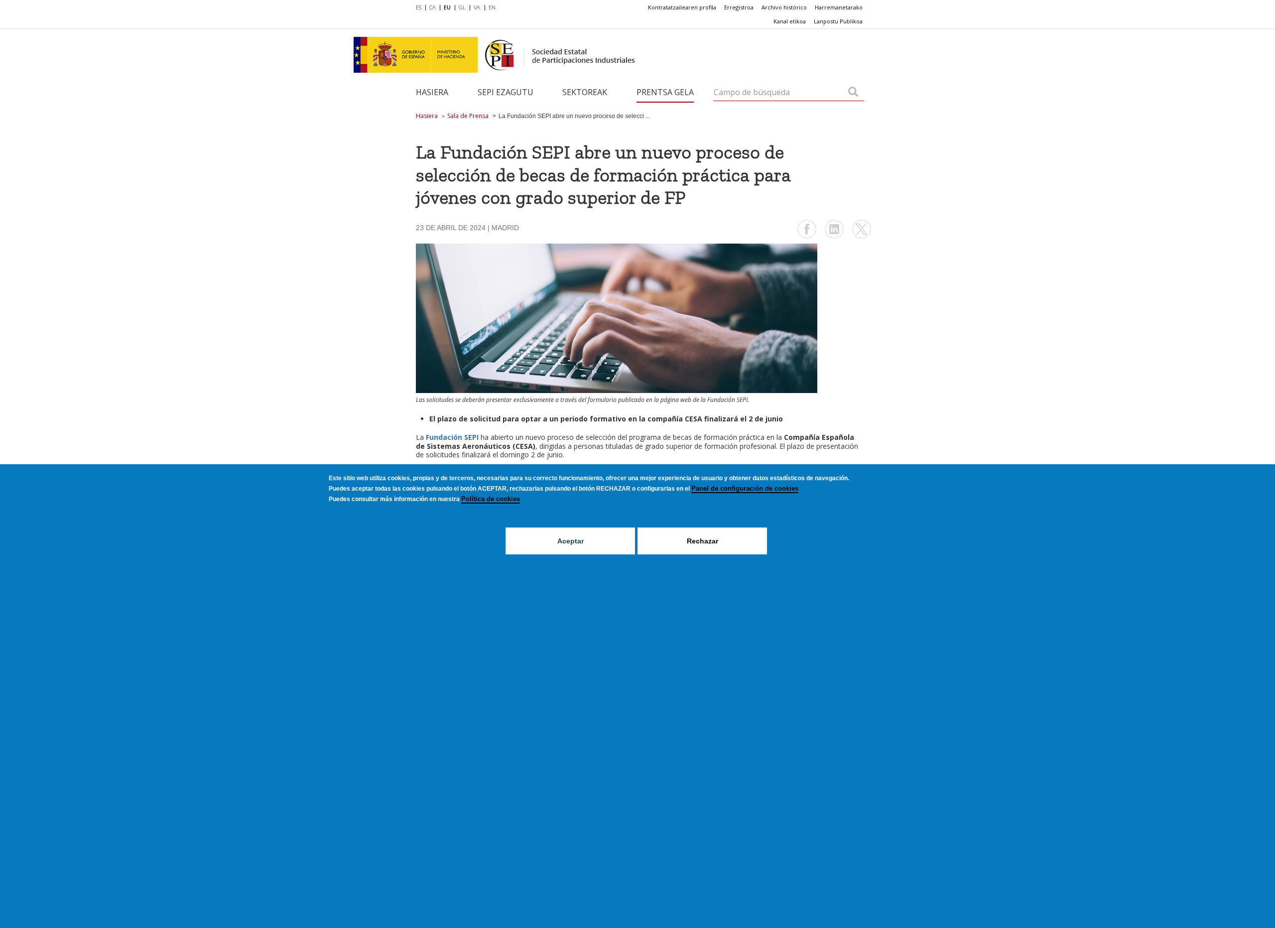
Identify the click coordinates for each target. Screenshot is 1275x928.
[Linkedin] (834, 237)
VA (477, 7)
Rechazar (702, 541)
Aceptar (570, 541)
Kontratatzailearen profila (682, 7)
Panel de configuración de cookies (744, 488)
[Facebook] (807, 237)
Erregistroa (739, 7)
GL (462, 7)
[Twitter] (862, 237)
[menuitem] (420, 7)
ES (418, 7)
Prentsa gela (665, 92)
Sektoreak (584, 92)
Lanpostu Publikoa (838, 21)
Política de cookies (490, 499)
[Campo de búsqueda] (853, 93)
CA (432, 7)
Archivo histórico (784, 7)
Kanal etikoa (789, 21)
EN (492, 7)
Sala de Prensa (468, 116)
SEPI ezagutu (505, 92)
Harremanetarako (839, 7)
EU (447, 7)
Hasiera (432, 92)
